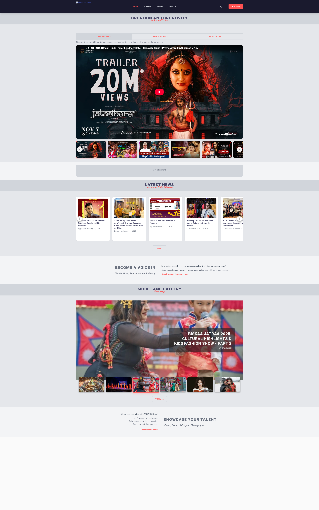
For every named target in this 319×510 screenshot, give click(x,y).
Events (172, 6)
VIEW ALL (159, 248)
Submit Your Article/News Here (174, 274)
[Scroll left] (79, 149)
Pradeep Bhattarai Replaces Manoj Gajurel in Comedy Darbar (200, 223)
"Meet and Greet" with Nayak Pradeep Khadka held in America (91, 223)
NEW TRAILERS (104, 37)
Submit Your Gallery (149, 430)
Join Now (235, 6)
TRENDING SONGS (159, 37)
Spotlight (147, 6)
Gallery (161, 6)
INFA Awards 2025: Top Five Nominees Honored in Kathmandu (235, 223)
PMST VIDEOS (215, 37)
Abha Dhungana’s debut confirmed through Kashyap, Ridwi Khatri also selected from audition (129, 224)
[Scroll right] (239, 149)
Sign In (222, 6)
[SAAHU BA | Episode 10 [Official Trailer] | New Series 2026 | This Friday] (217, 149)
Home (135, 6)
